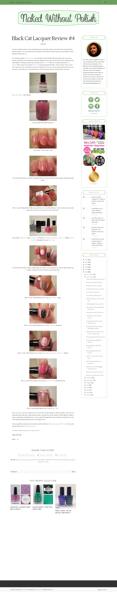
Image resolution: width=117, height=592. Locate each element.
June (88, 387)
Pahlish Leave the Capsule (94, 286)
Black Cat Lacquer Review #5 (94, 372)
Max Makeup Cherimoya (51, 238)
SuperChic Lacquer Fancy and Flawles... (20, 508)
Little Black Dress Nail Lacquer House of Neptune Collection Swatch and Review (98, 242)
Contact (29, 2)
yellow (47, 462)
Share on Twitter (46, 455)
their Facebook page (29, 426)
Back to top (102, 589)
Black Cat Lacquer (30, 58)
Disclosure (20, 2)
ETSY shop (35, 65)
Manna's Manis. (38, 589)
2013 (86, 269)
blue (28, 460)
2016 (86, 262)
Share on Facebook (27, 455)
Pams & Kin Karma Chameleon (95, 279)
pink (68, 460)
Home (12, 2)
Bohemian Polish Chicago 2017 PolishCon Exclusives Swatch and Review (98, 200)
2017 (86, 260)
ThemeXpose (24, 589)
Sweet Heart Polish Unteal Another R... (63, 512)
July (88, 385)
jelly (35, 460)
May (88, 390)
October (89, 378)
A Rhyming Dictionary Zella (94, 304)
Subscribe (94, 113)
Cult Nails (33, 238)
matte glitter (41, 460)
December (90, 274)
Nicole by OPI (50, 380)
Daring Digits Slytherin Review (95, 337)
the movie (46, 62)
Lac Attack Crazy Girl (92, 292)
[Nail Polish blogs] (94, 184)
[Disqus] (43, 542)
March (89, 395)
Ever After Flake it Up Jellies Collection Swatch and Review (98, 220)
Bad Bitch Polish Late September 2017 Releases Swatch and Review (97, 230)
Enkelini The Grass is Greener (95, 289)
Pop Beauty (23, 238)
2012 (86, 272)
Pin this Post (62, 455)
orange (65, 460)
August (89, 383)
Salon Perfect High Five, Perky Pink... (43, 508)
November (90, 277)
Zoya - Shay (52, 240)
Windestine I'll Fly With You (94, 312)
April (88, 392)
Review (42, 462)
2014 (86, 267)
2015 (86, 264)
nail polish (49, 460)
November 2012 (57, 460)
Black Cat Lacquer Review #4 (94, 375)
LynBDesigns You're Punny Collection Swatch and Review (97, 210)
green (32, 460)
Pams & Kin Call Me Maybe (94, 282)
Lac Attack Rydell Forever (94, 295)
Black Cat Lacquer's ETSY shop (57, 424)
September (90, 380)
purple (73, 460)
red (38, 462)
